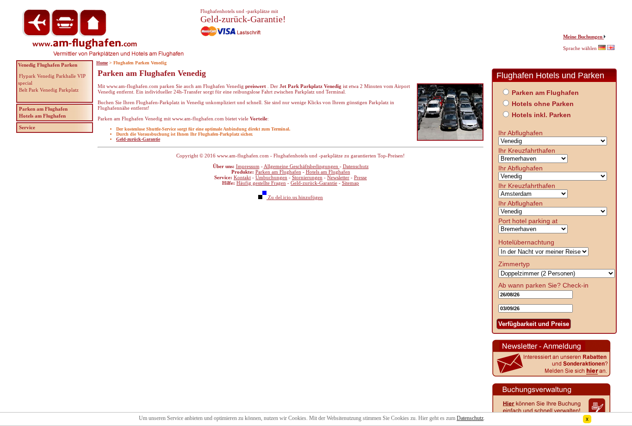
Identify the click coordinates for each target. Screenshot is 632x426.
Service (27, 127)
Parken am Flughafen (278, 172)
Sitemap (350, 183)
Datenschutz (356, 166)
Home (102, 62)
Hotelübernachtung (526, 242)
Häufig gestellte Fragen (261, 183)
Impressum (248, 166)
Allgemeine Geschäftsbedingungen (302, 166)
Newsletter (338, 177)
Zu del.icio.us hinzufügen (294, 197)
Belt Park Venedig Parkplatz (49, 90)
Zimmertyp (514, 264)
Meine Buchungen (583, 36)
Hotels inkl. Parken (541, 115)
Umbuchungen (271, 177)
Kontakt (242, 177)
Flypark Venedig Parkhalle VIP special (52, 79)
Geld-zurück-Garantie (138, 139)
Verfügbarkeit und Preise (533, 323)
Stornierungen (307, 177)
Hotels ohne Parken (543, 103)
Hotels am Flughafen (328, 172)
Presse (360, 177)
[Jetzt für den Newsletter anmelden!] (551, 375)
